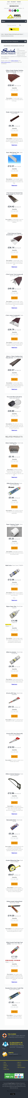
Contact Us (6, 1065)
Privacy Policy (6, 1069)
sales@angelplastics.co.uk (15, 1055)
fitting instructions (6, 62)
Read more (14, 145)
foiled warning (15, 60)
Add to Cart (14, 94)
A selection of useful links (14, 1091)
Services (5, 1064)
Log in (8, 1)
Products (19, 1064)
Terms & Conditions (21, 1067)
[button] (14, 29)
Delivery (5, 1067)
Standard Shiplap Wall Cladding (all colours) (14, 34)
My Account (13, 1)
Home (2, 34)
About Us (19, 1062)
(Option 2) (20, 1044)
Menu (3, 21)
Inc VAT (19, 85)
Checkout (19, 1)
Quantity (14, 88)
